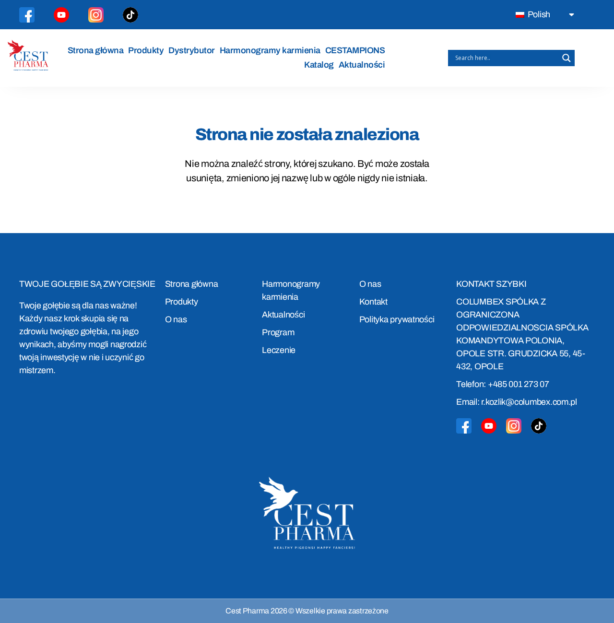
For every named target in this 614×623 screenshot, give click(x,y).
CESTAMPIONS (355, 50)
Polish (538, 14)
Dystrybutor (191, 50)
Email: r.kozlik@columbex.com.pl (516, 402)
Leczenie (278, 350)
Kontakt (373, 301)
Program (278, 332)
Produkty (146, 50)
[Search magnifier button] (566, 58)
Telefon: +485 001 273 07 (502, 384)
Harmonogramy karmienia (270, 50)
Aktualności (362, 65)
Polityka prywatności (397, 319)
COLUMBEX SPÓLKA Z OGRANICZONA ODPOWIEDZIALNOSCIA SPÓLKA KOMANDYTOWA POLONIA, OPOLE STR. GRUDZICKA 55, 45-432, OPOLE (522, 334)
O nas (176, 319)
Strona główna (96, 50)
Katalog (319, 65)
